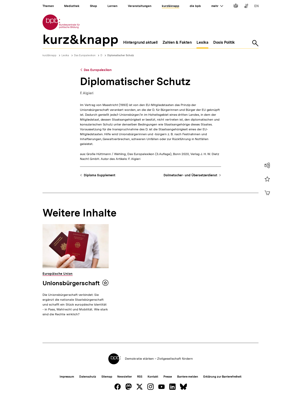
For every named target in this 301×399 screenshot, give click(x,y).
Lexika (65, 55)
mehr (217, 6)
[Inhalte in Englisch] (256, 6)
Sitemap (106, 376)
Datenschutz (87, 376)
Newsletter (124, 376)
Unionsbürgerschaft (71, 283)
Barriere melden (187, 376)
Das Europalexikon (84, 55)
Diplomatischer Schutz (120, 55)
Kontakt (153, 376)
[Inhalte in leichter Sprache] (236, 6)
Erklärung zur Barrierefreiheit (222, 376)
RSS (139, 376)
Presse (167, 376)
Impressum (67, 376)
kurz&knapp (49, 55)
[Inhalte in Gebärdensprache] (246, 6)
